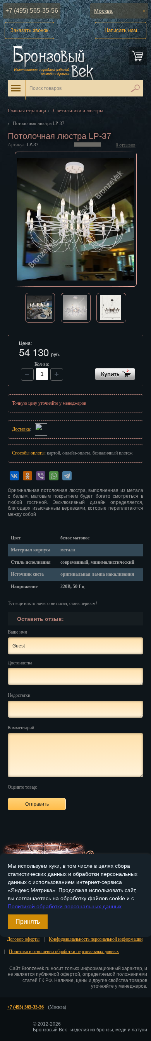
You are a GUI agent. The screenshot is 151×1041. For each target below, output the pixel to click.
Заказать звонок (29, 30)
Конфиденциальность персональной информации (95, 939)
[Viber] (40, 475)
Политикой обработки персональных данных (65, 906)
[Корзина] (138, 56)
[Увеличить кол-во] (27, 374)
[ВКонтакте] (14, 475)
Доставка (21, 429)
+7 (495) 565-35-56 (31, 10)
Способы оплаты (28, 453)
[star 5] (82, 786)
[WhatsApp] (53, 475)
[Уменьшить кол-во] (56, 374)
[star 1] (46, 786)
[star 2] (55, 786)
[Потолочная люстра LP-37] (76, 219)
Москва (103, 11)
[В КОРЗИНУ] (115, 374)
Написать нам (121, 30)
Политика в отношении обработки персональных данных (64, 951)
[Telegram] (67, 475)
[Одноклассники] (27, 475)
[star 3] (64, 786)
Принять (27, 921)
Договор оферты (23, 939)
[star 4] (73, 786)
